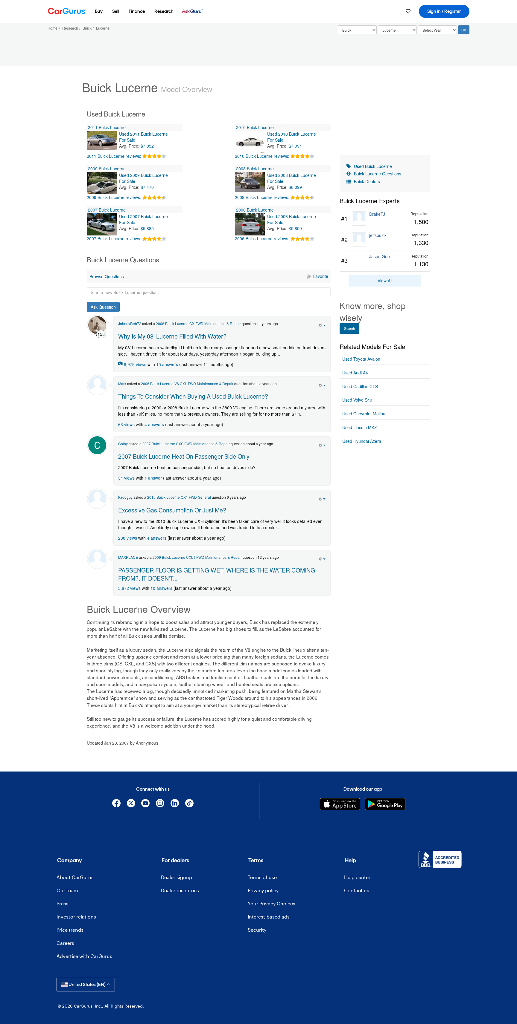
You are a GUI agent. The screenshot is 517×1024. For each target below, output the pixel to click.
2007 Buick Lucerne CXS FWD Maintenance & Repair (186, 443)
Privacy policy (263, 890)
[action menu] (322, 324)
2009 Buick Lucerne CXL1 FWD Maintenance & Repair (197, 557)
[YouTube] (145, 804)
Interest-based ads (269, 916)
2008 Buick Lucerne (255, 169)
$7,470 (147, 187)
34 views (126, 478)
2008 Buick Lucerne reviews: (262, 197)
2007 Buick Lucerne (107, 210)
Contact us (356, 890)
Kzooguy (125, 497)
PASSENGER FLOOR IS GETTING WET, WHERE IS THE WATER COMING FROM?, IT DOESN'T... (216, 574)
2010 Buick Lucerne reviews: (262, 156)
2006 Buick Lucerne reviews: (262, 238)
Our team (67, 890)
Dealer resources (180, 890)
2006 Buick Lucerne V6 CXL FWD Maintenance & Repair (187, 383)
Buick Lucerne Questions (377, 174)
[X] (131, 804)
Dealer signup (176, 877)
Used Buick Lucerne (373, 166)
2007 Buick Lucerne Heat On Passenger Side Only (184, 456)
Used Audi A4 (355, 373)
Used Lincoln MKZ (359, 427)
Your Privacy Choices (271, 903)
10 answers (161, 588)
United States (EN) (87, 984)
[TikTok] (189, 804)
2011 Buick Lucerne (107, 127)
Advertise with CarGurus (84, 956)
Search (349, 328)
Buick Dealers (367, 181)
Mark (122, 383)
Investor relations (76, 916)
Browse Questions (106, 276)
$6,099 (295, 187)
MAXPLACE (128, 557)
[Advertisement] (209, 758)
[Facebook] (116, 804)
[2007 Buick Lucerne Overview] (102, 224)
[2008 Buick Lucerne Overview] (250, 183)
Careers (65, 943)
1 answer (153, 478)
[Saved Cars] (408, 11)
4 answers (154, 424)
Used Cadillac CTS (360, 386)
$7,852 (147, 146)
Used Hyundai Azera (361, 441)
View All (385, 281)
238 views (127, 538)
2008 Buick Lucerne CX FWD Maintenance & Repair (198, 323)
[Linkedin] (175, 804)
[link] (385, 218)
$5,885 (147, 228)
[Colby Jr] (97, 445)
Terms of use (262, 877)
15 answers (167, 364)
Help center (357, 877)
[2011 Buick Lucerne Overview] (102, 142)
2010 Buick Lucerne (255, 127)
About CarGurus (75, 877)
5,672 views (129, 588)
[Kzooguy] (97, 499)
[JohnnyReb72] (97, 325)
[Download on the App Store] (340, 804)
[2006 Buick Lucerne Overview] (250, 224)
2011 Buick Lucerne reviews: (114, 156)
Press (63, 903)
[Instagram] (160, 804)
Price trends (70, 930)
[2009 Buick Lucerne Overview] (102, 183)
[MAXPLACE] (97, 559)
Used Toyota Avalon (361, 359)
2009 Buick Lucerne (107, 169)
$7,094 (295, 146)
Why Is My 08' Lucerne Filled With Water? (172, 336)
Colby (123, 443)
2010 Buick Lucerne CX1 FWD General (179, 497)
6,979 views (135, 364)
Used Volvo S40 (357, 400)
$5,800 (295, 228)
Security (257, 930)
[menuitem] (98, 11)
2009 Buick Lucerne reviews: (114, 197)
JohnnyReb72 (129, 323)
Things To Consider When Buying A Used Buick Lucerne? (193, 396)
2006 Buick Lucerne (255, 210)
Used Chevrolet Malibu (363, 414)
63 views (126, 424)
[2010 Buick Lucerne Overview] (250, 142)
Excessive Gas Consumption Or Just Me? (172, 510)
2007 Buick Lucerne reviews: (114, 238)
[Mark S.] (97, 385)
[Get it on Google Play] (385, 804)
